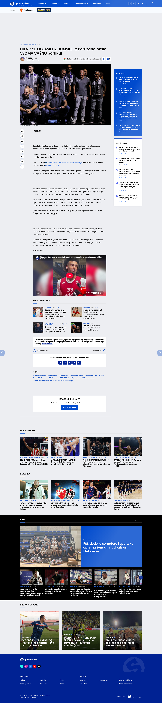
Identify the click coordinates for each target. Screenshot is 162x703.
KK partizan (75, 378)
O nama (83, 680)
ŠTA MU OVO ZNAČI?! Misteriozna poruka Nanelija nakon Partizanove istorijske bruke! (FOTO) (127, 463)
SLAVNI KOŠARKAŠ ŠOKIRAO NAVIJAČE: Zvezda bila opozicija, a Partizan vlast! (64, 505)
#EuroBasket (52, 162)
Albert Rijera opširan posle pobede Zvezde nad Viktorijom (55, 591)
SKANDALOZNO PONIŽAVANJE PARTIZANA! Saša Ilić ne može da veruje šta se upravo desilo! (129, 103)
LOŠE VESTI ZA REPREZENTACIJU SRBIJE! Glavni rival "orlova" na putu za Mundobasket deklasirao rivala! (127, 506)
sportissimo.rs (34, 60)
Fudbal (41, 3)
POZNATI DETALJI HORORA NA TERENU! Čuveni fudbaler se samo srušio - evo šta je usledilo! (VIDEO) (80, 641)
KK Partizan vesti (88, 378)
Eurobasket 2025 (39, 375)
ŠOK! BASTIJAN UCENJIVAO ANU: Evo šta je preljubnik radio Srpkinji (129, 160)
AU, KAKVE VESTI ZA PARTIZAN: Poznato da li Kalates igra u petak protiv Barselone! (63, 462)
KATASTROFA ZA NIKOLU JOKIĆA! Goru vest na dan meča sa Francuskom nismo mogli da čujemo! (129, 91)
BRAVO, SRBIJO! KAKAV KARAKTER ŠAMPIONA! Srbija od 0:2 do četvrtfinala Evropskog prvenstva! (129, 172)
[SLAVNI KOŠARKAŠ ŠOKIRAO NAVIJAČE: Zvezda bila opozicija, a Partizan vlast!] (65, 489)
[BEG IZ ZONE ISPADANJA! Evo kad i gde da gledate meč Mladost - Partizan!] (122, 630)
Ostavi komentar (69, 407)
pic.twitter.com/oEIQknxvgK (70, 162)
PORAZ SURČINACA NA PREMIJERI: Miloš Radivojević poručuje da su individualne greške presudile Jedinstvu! (128, 115)
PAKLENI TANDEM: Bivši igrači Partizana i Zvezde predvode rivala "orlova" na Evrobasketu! (93, 314)
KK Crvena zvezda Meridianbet (30, 457)
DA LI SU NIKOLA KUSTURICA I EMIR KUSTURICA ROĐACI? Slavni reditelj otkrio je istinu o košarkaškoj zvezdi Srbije (129, 185)
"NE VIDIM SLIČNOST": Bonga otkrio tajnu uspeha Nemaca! (92, 328)
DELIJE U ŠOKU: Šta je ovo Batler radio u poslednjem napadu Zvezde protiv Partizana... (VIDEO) (34, 462)
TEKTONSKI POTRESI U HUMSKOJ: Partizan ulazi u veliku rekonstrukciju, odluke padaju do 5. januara (96, 463)
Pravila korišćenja (125, 680)
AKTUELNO (86, 307)
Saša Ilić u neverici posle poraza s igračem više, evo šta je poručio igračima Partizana (81, 592)
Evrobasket (89, 375)
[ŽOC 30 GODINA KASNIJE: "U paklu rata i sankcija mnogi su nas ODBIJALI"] (38, 327)
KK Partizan (99, 375)
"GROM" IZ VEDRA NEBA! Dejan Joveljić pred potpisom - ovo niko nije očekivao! (128, 79)
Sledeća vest (97, 351)
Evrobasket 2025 (76, 375)
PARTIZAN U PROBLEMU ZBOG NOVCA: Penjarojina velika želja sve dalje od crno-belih (129, 149)
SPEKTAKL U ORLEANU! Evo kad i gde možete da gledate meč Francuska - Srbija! (95, 505)
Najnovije (13, 10)
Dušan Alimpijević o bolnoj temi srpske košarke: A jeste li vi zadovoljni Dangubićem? (105, 594)
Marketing (83, 684)
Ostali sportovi (80, 3)
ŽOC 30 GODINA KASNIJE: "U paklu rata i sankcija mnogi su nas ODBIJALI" (55, 329)
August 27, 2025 (52, 165)
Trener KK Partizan (40, 378)
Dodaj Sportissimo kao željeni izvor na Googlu (83, 59)
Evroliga (48, 307)
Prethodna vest (42, 351)
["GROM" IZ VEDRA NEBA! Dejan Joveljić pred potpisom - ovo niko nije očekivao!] (39, 630)
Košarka (54, 3)
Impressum (103, 680)
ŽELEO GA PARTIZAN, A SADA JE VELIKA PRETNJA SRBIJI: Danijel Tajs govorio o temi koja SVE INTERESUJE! (55, 314)
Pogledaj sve (138, 520)
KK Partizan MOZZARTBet (59, 378)
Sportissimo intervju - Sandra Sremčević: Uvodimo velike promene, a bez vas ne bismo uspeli (31, 592)
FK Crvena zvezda (50, 586)
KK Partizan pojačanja (64, 380)
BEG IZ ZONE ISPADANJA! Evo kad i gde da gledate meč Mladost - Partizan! (121, 643)
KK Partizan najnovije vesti (43, 380)
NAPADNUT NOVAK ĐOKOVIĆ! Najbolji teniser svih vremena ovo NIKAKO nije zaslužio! (128, 197)
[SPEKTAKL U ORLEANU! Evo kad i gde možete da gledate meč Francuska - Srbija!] (97, 489)
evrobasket (63, 375)
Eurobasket (52, 375)
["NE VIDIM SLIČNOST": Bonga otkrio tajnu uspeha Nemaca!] (76, 327)
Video (108, 3)
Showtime (97, 3)
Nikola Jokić (24, 500)
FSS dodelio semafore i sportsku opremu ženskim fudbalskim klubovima (108, 547)
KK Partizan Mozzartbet (28, 45)
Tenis (66, 3)
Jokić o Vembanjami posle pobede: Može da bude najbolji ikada (130, 591)
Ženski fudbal (87, 540)
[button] (141, 577)
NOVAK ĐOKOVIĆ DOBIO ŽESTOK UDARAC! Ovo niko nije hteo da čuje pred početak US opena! (129, 127)
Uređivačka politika (126, 684)
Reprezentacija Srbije (90, 500)
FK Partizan (73, 586)
